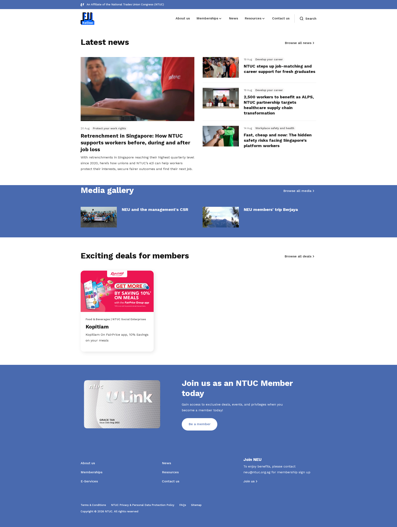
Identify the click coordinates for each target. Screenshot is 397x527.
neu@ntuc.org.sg (256, 472)
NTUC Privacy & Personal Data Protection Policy (142, 505)
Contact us (170, 481)
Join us (249, 481)
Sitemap (196, 505)
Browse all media (297, 191)
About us (88, 463)
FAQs (182, 505)
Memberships (91, 472)
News (166, 463)
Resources (170, 472)
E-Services (89, 481)
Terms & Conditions (93, 505)
